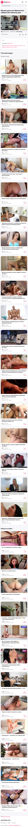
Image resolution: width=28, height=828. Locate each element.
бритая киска (10, 47)
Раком (15, 47)
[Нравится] (20, 34)
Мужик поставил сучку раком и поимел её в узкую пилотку (13, 494)
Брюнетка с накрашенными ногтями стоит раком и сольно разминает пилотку (13, 519)
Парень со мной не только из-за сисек (11, 712)
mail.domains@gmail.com (14, 825)
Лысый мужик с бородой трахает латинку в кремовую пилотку (13, 322)
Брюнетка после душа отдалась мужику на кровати (13, 470)
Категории (3, 822)
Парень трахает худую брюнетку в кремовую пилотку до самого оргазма (13, 396)
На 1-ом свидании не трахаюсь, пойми (11, 547)
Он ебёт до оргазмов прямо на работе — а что (13, 688)
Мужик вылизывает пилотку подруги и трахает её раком (14, 273)
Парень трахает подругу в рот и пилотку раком (14, 198)
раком (8, 45)
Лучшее (14, 822)
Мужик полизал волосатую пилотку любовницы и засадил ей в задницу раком (12, 101)
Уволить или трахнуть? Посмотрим (11, 594)
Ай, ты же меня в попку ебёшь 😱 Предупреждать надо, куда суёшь (10, 642)
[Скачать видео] (22, 12)
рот (5, 45)
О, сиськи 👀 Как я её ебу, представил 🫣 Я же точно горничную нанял (13, 618)
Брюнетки (10, 43)
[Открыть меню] (22, 2)
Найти (25, 6)
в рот (24, 45)
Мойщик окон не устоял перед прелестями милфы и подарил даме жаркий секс (13, 76)
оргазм (12, 45)
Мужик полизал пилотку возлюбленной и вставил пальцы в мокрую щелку (12, 248)
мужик (15, 45)
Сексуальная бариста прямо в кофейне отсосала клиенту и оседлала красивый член (13, 297)
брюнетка (4, 47)
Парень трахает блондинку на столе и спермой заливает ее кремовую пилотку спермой (14, 371)
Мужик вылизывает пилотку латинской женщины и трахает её (12, 420)
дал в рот (20, 45)
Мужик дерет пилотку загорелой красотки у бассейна (13, 347)
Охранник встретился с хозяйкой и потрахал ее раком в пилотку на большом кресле (14, 224)
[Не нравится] (25, 34)
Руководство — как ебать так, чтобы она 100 (13, 735)
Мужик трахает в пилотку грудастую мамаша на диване (13, 445)
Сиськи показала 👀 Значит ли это (10, 759)
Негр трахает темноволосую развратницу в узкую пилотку (13, 125)
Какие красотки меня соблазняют (10, 782)
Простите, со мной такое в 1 (9, 571)
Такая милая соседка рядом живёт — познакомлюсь (11, 665)
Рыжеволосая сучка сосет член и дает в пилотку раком (12, 174)
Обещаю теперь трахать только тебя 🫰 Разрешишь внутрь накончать (12, 806)
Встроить (5, 34)
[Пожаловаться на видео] (25, 12)
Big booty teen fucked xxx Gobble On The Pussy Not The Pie (13, 150)
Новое (9, 822)
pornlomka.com (5, 820)
